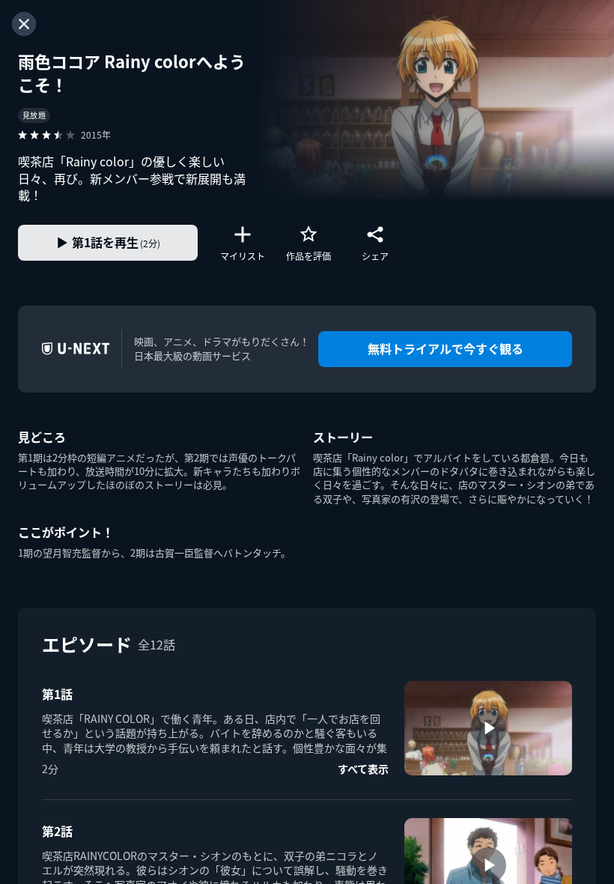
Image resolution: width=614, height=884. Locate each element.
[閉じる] (24, 24)
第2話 (57, 831)
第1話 (57, 694)
